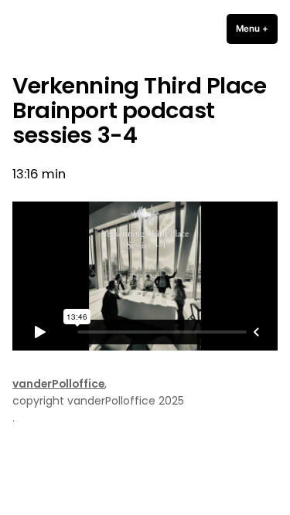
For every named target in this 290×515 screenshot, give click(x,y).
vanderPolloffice (58, 383)
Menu (257, 28)
